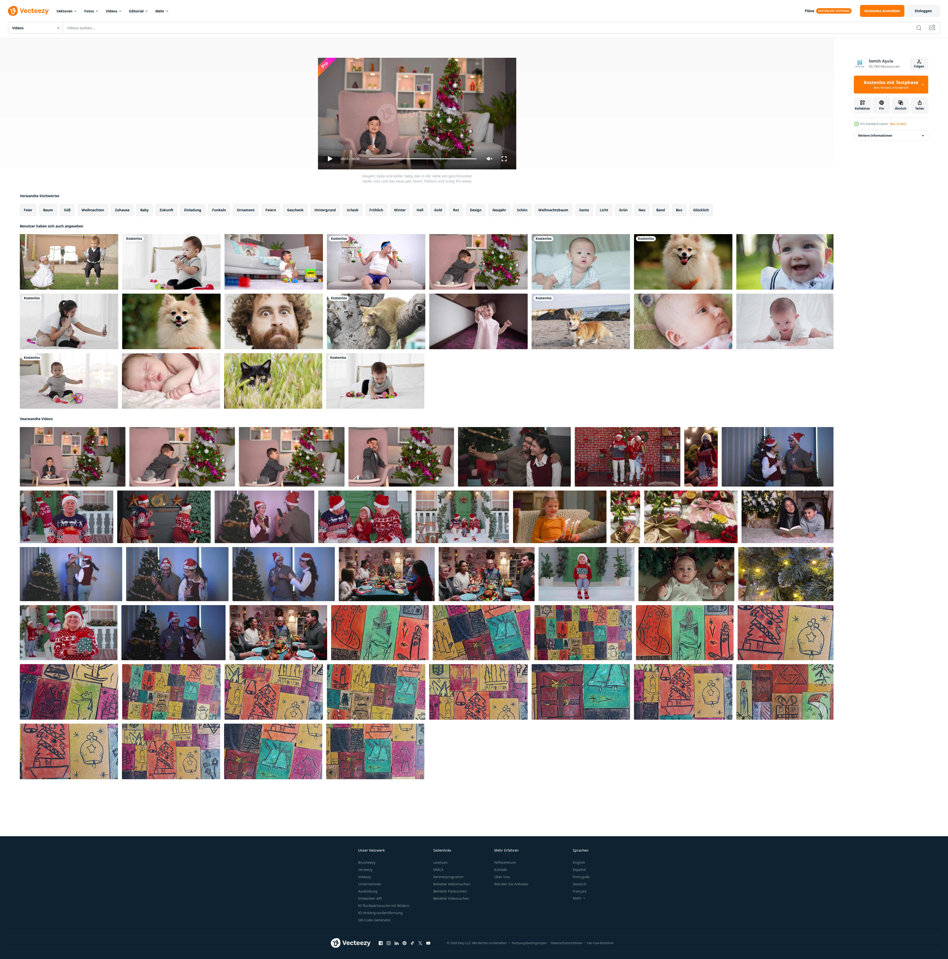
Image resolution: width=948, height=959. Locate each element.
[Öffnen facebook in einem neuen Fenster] (381, 943)
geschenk (295, 210)
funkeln (219, 210)
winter (400, 210)
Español (579, 869)
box (679, 210)
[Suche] (919, 28)
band (660, 210)
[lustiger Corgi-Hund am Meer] (581, 321)
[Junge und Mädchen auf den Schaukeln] (69, 262)
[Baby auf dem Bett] (683, 321)
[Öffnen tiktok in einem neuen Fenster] (412, 943)
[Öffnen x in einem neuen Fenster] (420, 943)
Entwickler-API (370, 898)
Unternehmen (369, 884)
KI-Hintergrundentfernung (380, 912)
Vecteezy (365, 869)
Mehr (159, 11)
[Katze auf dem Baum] (376, 321)
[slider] (423, 158)
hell (420, 210)
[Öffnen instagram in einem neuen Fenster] (389, 943)
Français (580, 891)
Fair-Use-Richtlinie (600, 943)
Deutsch (579, 884)
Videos (111, 11)
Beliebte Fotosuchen (450, 891)
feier (28, 210)
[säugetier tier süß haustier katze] (273, 381)
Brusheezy (366, 862)
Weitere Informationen (875, 135)
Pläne (809, 10)
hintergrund (325, 210)
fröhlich (376, 210)
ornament (246, 210)
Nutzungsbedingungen (529, 943)
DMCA (438, 869)
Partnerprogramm (448, 876)
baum (48, 210)
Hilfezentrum (505, 862)
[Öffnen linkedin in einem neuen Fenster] (397, 943)
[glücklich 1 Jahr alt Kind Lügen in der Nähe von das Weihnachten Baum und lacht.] (686, 574)
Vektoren (64, 11)
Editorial (136, 11)
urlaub (352, 210)
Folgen (919, 66)
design (476, 210)
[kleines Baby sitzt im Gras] (784, 262)
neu (641, 210)
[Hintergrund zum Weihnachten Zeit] (380, 632)
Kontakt (500, 869)
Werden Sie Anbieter (511, 884)
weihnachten (93, 210)
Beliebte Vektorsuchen (451, 884)
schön (522, 210)
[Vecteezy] (28, 11)
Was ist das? (898, 124)
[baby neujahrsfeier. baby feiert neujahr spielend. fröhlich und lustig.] (401, 457)
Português (581, 876)
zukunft (166, 210)
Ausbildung (367, 891)
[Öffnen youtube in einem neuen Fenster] (428, 943)
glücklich (701, 210)
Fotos (89, 11)
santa (584, 210)
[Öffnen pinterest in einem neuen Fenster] (404, 943)
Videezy (364, 876)
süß (67, 210)
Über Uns (502, 876)
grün (623, 210)
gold (438, 210)
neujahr (499, 210)
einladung (192, 210)
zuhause (122, 210)
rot (456, 210)
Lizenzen (440, 862)
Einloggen (923, 10)
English (579, 862)
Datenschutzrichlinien (567, 943)
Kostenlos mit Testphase (891, 84)
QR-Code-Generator (374, 920)
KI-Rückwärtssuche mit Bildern (383, 905)
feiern (270, 210)
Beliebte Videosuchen (451, 898)
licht (604, 210)
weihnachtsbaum (553, 210)
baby (144, 210)
